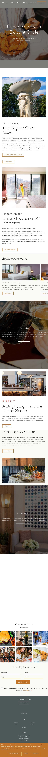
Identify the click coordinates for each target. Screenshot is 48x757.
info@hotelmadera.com (24, 738)
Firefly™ (7, 426)
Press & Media (32, 722)
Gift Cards (24, 727)
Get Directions (8, 583)
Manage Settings (14, 753)
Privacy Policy (27, 690)
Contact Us (16, 722)
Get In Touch (24, 703)
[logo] (15, 3)
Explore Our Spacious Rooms (13, 155)
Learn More (8, 293)
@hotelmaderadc (24, 627)
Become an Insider (10, 249)
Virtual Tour (8, 161)
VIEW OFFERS (24, 343)
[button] (25, 605)
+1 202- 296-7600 (24, 740)
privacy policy (39, 744)
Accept (26, 753)
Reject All (36, 753)
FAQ (16, 724)
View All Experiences (24, 525)
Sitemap (32, 724)
